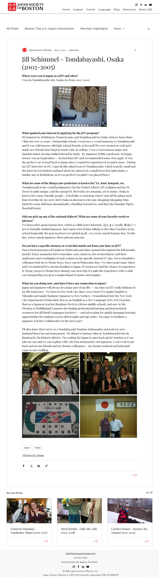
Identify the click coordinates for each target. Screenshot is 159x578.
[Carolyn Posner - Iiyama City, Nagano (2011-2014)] (129, 510)
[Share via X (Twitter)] (31, 465)
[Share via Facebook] (23, 465)
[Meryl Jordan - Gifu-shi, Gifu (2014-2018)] (79, 510)
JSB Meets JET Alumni (33, 455)
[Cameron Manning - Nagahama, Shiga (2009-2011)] (29, 510)
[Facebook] (141, 4)
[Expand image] (50, 373)
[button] (148, 29)
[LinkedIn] (145, 4)
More (117, 28)
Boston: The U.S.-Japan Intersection (49, 28)
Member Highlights (94, 28)
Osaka (38, 447)
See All (149, 492)
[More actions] (135, 50)
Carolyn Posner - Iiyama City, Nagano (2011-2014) (129, 530)
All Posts (12, 28)
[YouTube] (150, 4)
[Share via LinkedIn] (38, 465)
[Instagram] (136, 4)
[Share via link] (46, 465)
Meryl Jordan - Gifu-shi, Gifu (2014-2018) (79, 530)
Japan (27, 447)
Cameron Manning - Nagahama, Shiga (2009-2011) (28, 530)
